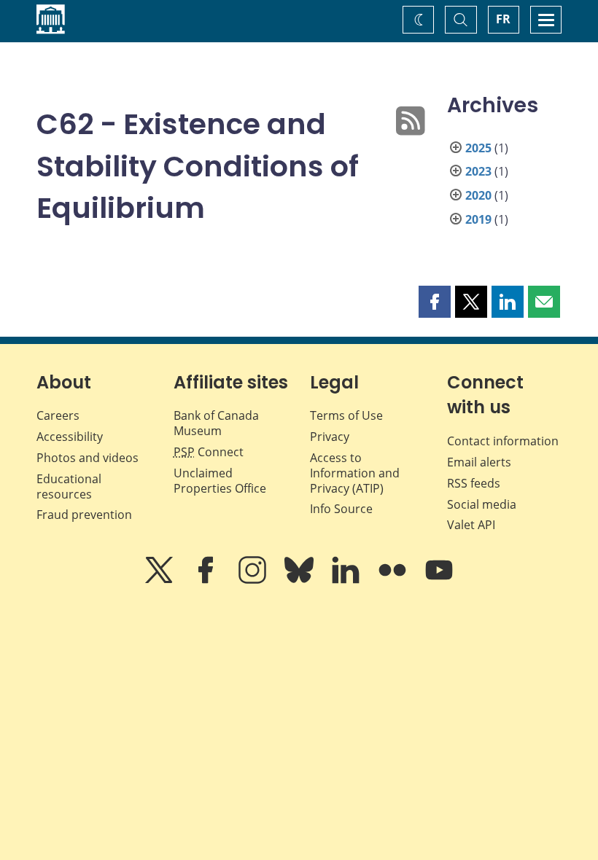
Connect (209, 452)
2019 (478, 219)
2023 (478, 171)
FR (503, 19)
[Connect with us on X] (160, 580)
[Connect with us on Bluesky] (300, 580)
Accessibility (69, 437)
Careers (57, 415)
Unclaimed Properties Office (220, 480)
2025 (478, 148)
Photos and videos (87, 458)
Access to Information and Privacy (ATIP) (355, 473)
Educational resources (68, 486)
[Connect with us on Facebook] (207, 580)
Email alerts (479, 462)
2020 (478, 195)
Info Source (341, 509)
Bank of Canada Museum (216, 423)
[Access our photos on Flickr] (393, 580)
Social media (481, 504)
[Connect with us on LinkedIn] (347, 580)
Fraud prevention (84, 515)
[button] (435, 302)
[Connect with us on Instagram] (253, 580)
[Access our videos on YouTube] (439, 580)
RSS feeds (473, 483)
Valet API (471, 525)
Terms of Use (346, 415)
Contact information (503, 441)
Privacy (329, 437)
